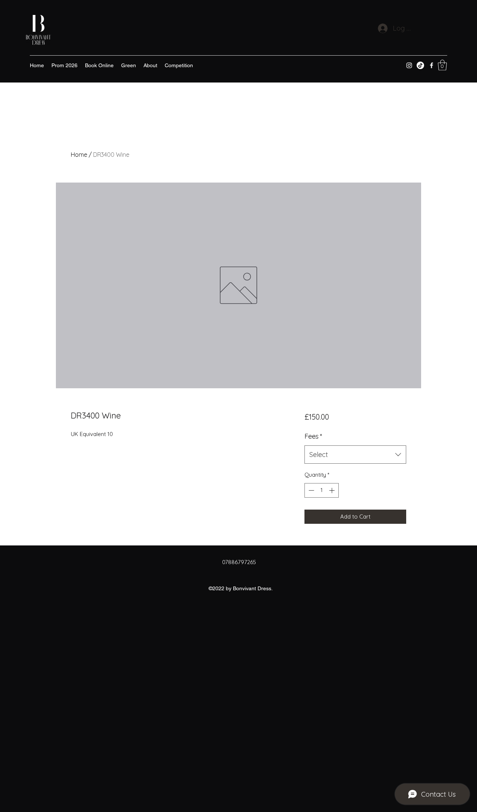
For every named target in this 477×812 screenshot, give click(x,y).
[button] (442, 65)
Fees (313, 436)
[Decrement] (311, 490)
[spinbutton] (321, 490)
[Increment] (333, 490)
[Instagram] (409, 65)
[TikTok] (420, 65)
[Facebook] (431, 65)
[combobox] (355, 454)
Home (79, 154)
